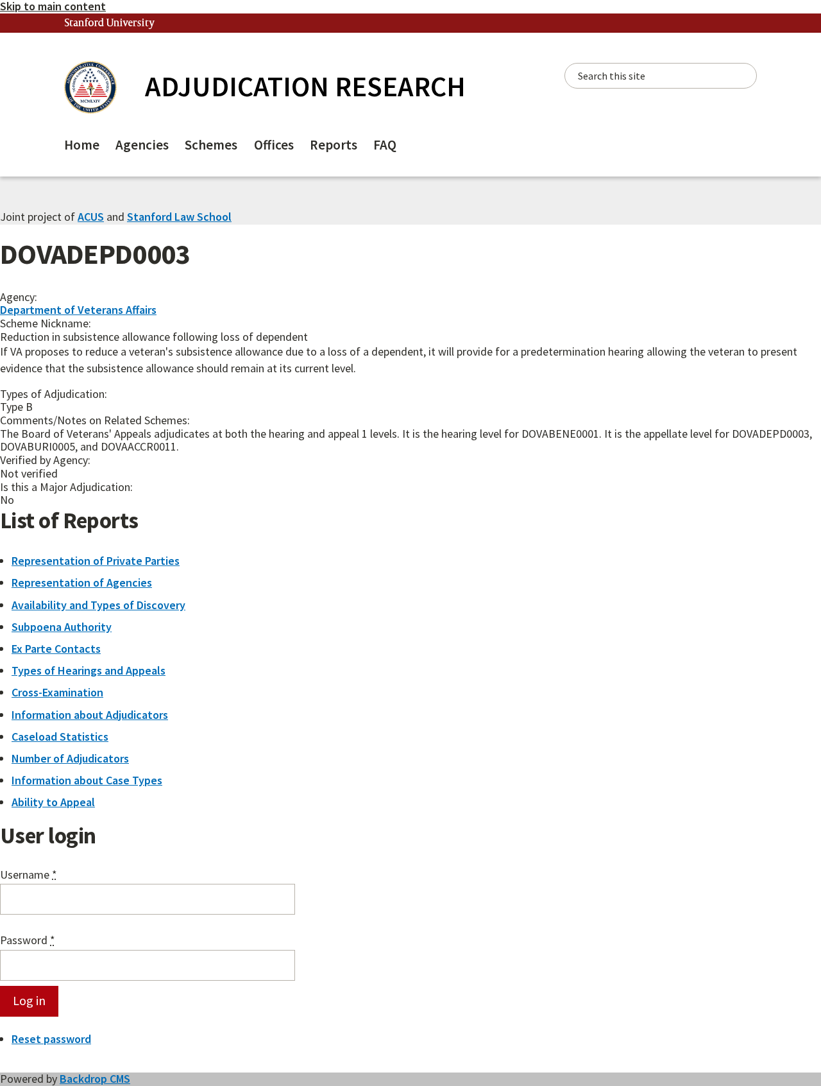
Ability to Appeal (53, 802)
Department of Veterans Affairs (78, 309)
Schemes (211, 144)
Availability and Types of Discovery (98, 605)
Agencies (142, 144)
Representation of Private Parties (96, 560)
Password (27, 940)
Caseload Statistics (60, 736)
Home (81, 144)
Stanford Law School (179, 216)
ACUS (91, 216)
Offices (274, 144)
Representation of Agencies (82, 582)
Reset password (51, 1038)
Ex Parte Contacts (56, 648)
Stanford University (109, 23)
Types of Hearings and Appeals (88, 670)
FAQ (384, 144)
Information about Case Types (87, 780)
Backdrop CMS (95, 1078)
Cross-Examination (57, 692)
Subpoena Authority (62, 626)
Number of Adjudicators (70, 758)
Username (28, 875)
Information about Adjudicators (90, 714)
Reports (333, 144)
